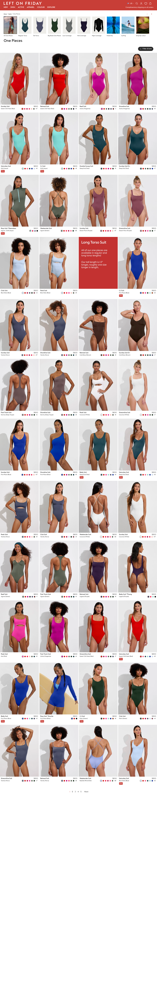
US (131, 3)
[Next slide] (151, 14)
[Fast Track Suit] (19, 385)
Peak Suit (43, 290)
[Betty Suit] (98, 445)
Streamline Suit (124, 228)
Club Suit (4, 290)
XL (30, 101)
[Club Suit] (19, 263)
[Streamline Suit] (137, 201)
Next (86, 792)
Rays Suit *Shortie (46, 716)
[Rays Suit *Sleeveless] (19, 201)
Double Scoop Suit (86, 166)
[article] (98, 267)
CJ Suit (43, 166)
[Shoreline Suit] (137, 79)
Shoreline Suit (124, 106)
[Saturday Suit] (19, 138)
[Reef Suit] (98, 79)
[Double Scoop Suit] (98, 138)
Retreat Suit (44, 106)
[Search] (136, 3)
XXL (34, 101)
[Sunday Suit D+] (137, 138)
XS (20, 101)
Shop (5, 14)
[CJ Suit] (58, 138)
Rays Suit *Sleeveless (8, 228)
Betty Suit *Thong (125, 594)
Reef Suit (83, 106)
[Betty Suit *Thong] (137, 566)
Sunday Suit (5, 106)
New (6, 7)
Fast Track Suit (6, 412)
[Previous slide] (147, 14)
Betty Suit (83, 472)
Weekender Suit (46, 228)
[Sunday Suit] (19, 79)
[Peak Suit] (58, 263)
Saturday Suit (6, 166)
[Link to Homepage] (23, 3)
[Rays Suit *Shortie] (58, 688)
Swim (10, 14)
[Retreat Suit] (58, 79)
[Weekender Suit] (58, 201)
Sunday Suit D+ (124, 166)
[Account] (141, 3)
